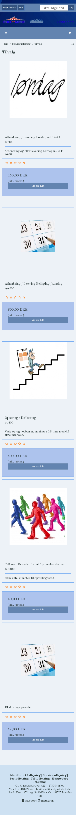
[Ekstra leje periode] (38, 667)
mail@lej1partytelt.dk (56, 789)
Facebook (30, 800)
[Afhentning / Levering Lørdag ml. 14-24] (38, 97)
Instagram (47, 800)
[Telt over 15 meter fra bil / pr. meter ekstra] (38, 524)
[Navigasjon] (6, 33)
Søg (71, 7)
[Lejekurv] (70, 33)
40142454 (26, 789)
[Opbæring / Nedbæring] (38, 377)
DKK (21, 7)
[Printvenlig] (72, 43)
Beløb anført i (9, 7)
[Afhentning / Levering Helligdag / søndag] (38, 243)
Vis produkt (38, 185)
